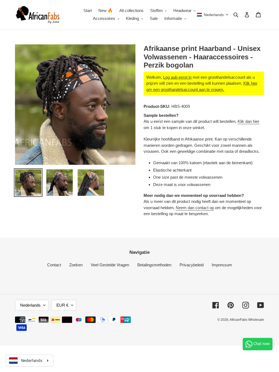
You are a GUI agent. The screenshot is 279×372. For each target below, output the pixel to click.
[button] (213, 14)
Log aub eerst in (177, 77)
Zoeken (76, 265)
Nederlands (30, 305)
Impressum (222, 265)
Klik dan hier (248, 121)
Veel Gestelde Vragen (110, 265)
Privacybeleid (192, 265)
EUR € (62, 305)
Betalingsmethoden (154, 265)
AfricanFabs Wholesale (247, 320)
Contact (54, 265)
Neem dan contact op (195, 207)
